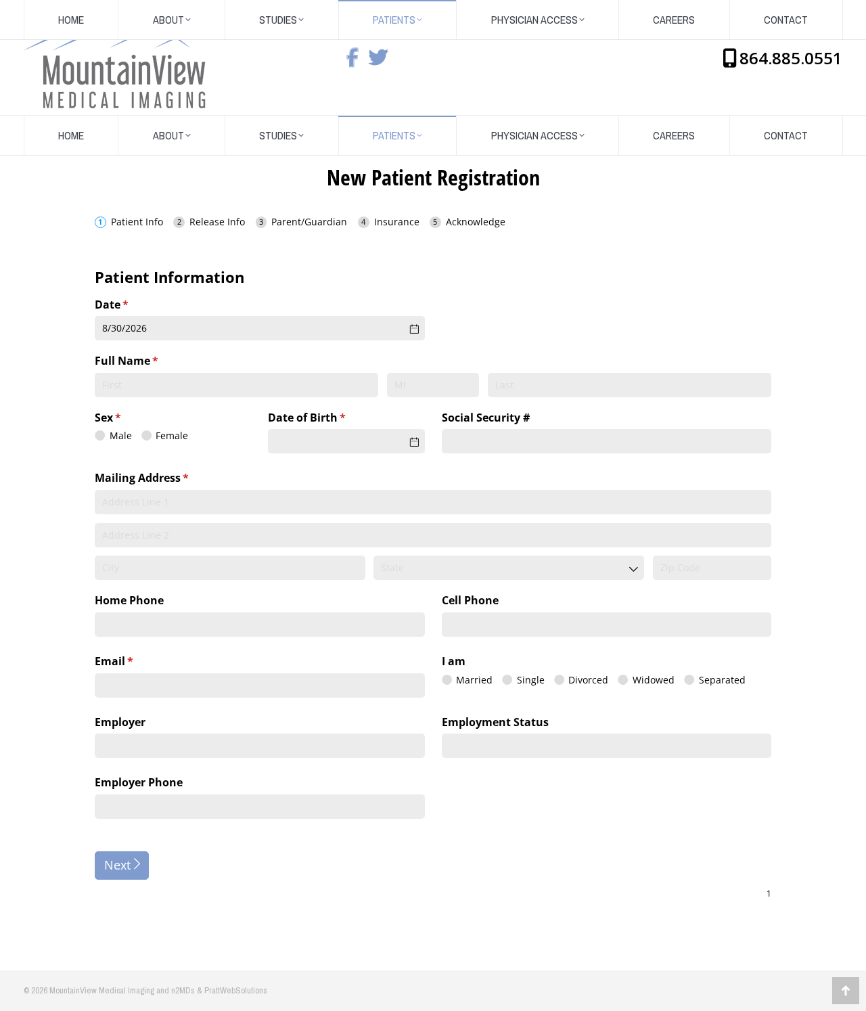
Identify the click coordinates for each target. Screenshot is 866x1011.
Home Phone (129, 600)
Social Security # (486, 417)
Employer (120, 722)
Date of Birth (329, 417)
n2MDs (183, 990)
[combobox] (508, 568)
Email (136, 661)
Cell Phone (470, 600)
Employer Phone (139, 782)
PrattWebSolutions (235, 990)
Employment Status (495, 722)
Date (134, 304)
